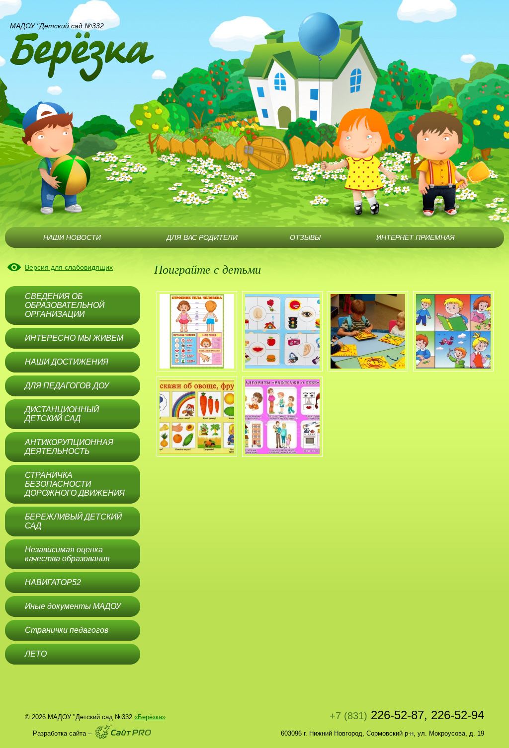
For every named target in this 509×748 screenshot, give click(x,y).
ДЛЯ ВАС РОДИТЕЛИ (202, 237)
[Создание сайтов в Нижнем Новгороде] (123, 732)
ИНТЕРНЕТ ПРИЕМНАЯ (415, 237)
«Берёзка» (150, 717)
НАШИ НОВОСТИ (72, 237)
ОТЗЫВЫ (305, 237)
